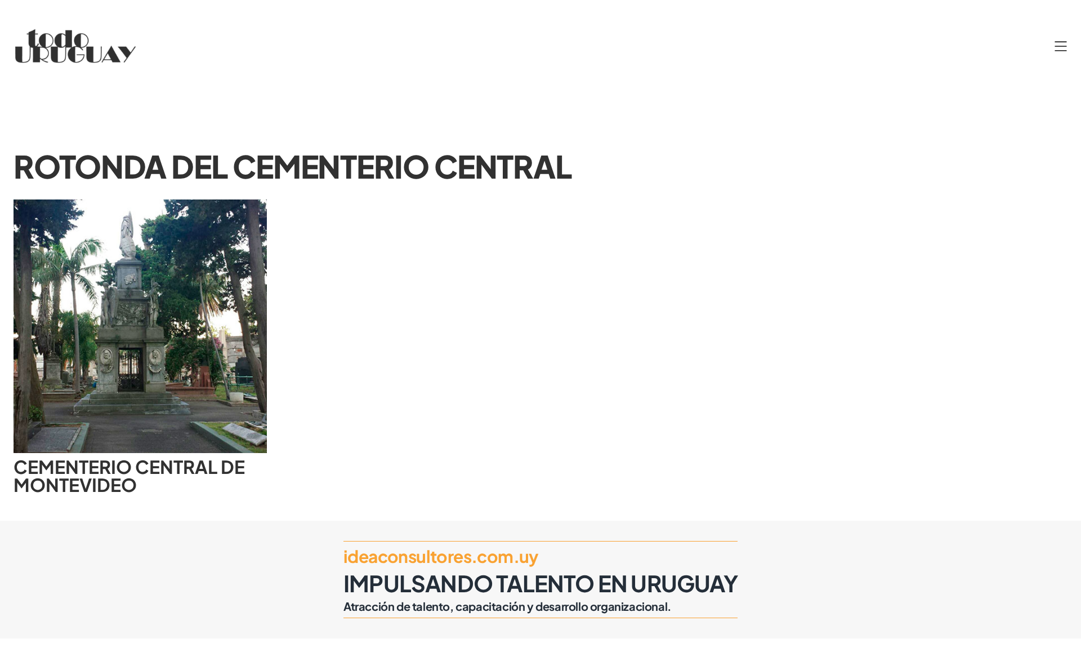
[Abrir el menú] (1060, 46)
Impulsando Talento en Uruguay (540, 583)
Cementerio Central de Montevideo (129, 476)
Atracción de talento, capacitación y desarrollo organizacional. (507, 606)
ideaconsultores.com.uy (441, 556)
